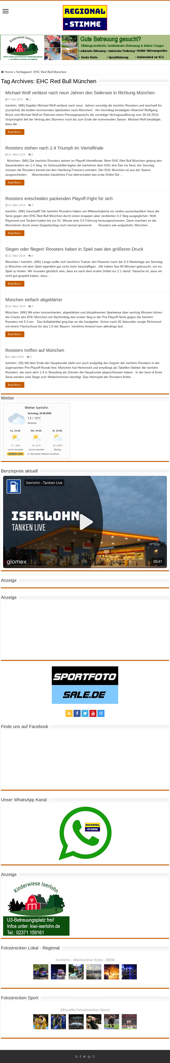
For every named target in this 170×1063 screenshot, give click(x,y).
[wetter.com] (15, 454)
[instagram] (100, 713)
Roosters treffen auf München (34, 350)
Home (8, 72)
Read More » (15, 132)
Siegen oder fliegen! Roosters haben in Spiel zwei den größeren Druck (74, 249)
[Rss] (69, 713)
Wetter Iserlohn (36, 407)
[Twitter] (85, 713)
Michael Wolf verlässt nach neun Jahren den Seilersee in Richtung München (80, 92)
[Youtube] (93, 713)
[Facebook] (77, 713)
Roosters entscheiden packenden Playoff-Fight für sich (59, 198)
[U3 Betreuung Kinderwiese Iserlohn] (85, 47)
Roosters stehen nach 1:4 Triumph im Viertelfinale (54, 148)
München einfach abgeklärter (33, 299)
